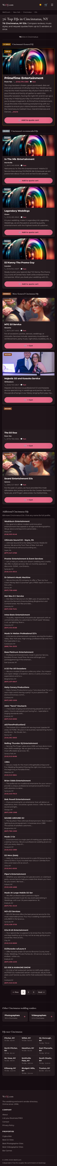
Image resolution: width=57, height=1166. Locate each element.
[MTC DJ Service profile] (28, 309)
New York (16, 12)
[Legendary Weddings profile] (28, 197)
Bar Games (7, 1151)
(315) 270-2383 (22, 82)
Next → (41, 992)
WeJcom (7, 4)
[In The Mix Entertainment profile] (28, 145)
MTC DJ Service (12, 324)
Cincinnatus (27, 12)
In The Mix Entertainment (19, 159)
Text (33, 82)
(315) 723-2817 (13, 385)
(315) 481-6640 (13, 217)
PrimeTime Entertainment (23, 78)
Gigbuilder (7, 1136)
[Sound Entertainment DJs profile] (28, 463)
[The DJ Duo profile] (28, 418)
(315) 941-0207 (13, 269)
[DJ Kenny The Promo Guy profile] (28, 249)
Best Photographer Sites (12, 1143)
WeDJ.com (6, 12)
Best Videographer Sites (12, 1147)
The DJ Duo (10, 432)
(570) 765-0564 (13, 439)
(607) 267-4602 (13, 331)
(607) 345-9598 (13, 165)
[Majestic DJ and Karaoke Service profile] (28, 363)
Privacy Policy (8, 1125)
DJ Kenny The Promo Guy (19, 262)
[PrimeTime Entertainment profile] (28, 61)
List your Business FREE (12, 1118)
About (5, 1114)
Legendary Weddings (17, 211)
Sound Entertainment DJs (18, 478)
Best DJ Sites (8, 1140)
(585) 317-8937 (13, 485)
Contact (5, 1122)
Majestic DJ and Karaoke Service (22, 378)
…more (15, 112)
